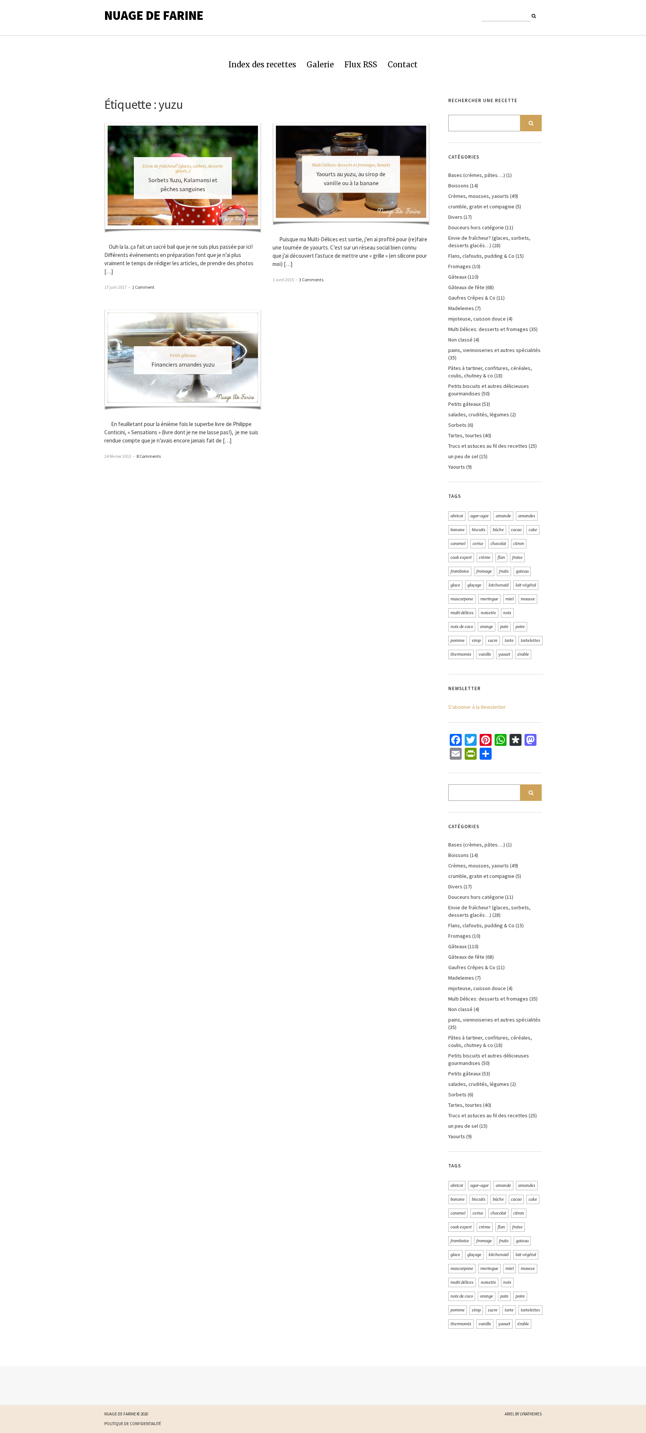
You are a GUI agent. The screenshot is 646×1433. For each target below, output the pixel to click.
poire (520, 626)
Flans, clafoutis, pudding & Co (481, 255)
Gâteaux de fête (466, 287)
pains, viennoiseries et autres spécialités (494, 350)
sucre (493, 640)
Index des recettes (262, 64)
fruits (504, 571)
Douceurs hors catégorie (476, 227)
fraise (517, 557)
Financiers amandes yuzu (183, 364)
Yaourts (383, 165)
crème (484, 557)
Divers (455, 217)
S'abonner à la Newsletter (477, 707)
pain (504, 626)
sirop (476, 640)
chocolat (498, 543)
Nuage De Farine (153, 15)
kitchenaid (498, 585)
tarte (509, 640)
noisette (488, 612)
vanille (485, 654)
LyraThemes (531, 1414)
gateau (522, 571)
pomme (457, 640)
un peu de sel (463, 456)
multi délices (462, 612)
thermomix (460, 654)
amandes (526, 515)
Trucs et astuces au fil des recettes (487, 446)
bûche (498, 529)
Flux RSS (360, 64)
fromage (484, 571)
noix (507, 612)
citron (518, 543)
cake (533, 529)
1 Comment (143, 287)
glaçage (474, 585)
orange (486, 626)
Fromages (459, 266)
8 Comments (148, 456)
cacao (516, 529)
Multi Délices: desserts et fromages (343, 165)
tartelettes (530, 640)
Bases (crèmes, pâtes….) (476, 175)
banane (457, 529)
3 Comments (311, 279)
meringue (489, 598)
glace (455, 585)
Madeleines (461, 308)
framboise (459, 571)
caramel (457, 543)
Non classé (460, 339)
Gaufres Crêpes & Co (471, 297)
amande (503, 515)
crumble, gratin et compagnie (481, 206)
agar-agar (479, 515)
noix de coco (461, 626)
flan (501, 557)
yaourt (504, 654)
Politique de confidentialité (132, 1423)
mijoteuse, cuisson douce (477, 318)
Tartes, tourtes (465, 435)
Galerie (320, 64)
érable (523, 654)
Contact (403, 64)
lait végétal (526, 585)
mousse (528, 598)
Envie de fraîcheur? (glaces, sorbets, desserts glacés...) (182, 168)
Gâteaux (457, 276)
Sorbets (457, 425)
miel (509, 598)
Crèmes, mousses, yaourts (478, 196)
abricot (456, 515)
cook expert (461, 557)
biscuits (479, 529)
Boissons (458, 185)
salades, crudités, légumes (478, 414)
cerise (478, 543)
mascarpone (461, 598)
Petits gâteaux (183, 355)
